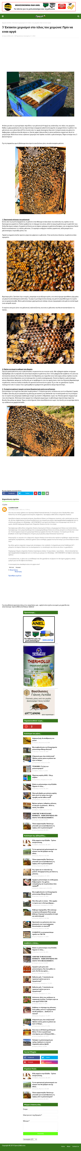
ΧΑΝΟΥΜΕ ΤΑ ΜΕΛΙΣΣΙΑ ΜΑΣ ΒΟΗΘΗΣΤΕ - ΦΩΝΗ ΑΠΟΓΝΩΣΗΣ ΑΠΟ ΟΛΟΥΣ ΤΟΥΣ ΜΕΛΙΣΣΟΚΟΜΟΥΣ (44, 816)
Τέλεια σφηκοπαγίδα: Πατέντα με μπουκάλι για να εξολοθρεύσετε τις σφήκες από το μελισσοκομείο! (43, 826)
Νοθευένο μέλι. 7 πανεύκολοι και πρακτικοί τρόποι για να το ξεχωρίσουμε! (42, 979)
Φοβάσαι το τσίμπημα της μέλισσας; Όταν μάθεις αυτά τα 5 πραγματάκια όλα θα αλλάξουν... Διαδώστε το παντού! (44, 1011)
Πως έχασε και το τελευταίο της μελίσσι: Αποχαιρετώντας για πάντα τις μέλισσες (45, 872)
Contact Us (75, 1146)
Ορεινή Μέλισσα (9, 36)
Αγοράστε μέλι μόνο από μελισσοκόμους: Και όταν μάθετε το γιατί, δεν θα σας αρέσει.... (43, 969)
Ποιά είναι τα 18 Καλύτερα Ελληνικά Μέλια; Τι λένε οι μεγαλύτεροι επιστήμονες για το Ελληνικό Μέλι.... (44, 1032)
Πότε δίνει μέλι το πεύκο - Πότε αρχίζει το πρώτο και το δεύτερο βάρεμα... (44, 902)
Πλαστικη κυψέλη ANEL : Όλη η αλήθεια (42, 776)
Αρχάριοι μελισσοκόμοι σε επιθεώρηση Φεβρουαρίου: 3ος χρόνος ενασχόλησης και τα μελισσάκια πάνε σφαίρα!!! (45, 883)
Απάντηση (11, 567)
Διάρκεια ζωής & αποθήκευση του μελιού (43, 739)
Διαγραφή (18, 567)
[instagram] (49, 1062)
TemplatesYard (17, 1148)
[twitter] (49, 1057)
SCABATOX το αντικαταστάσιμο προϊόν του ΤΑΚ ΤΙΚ (42, 933)
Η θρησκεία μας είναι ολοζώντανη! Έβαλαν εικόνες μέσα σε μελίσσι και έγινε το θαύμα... (44, 758)
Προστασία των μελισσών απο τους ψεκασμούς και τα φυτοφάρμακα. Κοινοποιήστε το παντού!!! (44, 924)
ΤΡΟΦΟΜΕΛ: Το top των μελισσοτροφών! (40, 767)
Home (63, 1146)
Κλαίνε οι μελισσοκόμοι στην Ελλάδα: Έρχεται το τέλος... (44, 785)
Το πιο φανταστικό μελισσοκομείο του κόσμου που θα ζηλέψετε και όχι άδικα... (44, 851)
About (68, 1146)
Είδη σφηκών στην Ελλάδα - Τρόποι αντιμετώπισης (44, 841)
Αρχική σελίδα (6, 23)
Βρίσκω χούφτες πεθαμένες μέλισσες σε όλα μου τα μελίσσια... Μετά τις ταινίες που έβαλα (44, 805)
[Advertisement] (40, 54)
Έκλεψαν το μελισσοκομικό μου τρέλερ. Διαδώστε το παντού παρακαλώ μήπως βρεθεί (42, 1042)
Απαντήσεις (14, 570)
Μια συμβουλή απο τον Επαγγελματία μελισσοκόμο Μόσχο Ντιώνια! (44, 748)
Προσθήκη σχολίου (14, 575)
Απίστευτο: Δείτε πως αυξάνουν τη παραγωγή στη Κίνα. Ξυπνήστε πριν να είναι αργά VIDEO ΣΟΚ (45, 999)
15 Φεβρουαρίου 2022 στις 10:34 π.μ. (20, 509)
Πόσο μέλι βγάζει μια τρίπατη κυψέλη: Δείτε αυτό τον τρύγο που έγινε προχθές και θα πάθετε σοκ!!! (44, 795)
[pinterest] (31, 1062)
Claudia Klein (13, 508)
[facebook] (31, 1057)
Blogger (32, 1148)
